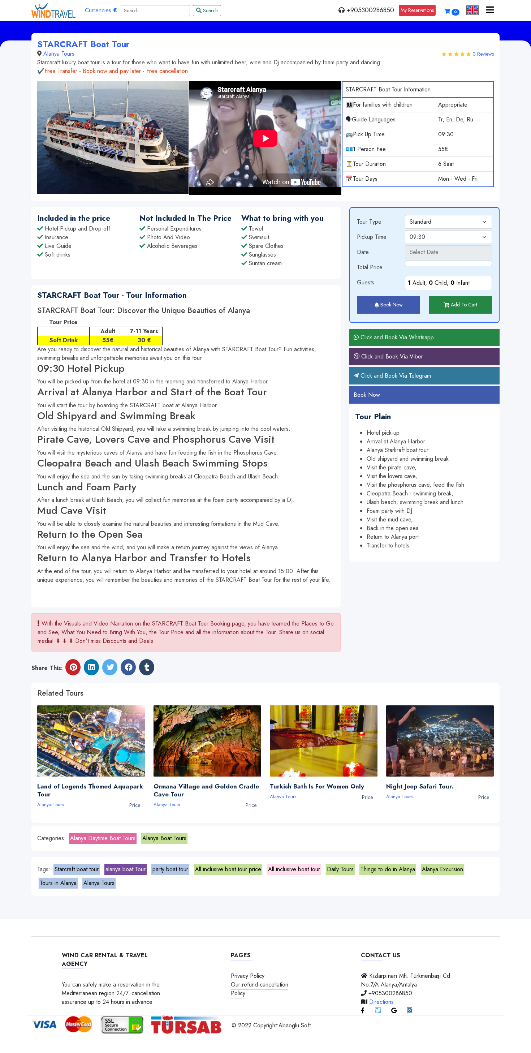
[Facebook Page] (362, 1010)
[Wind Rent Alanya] (53, 10)
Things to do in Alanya (388, 869)
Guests (365, 282)
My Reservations (417, 10)
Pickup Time (372, 237)
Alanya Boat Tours (164, 838)
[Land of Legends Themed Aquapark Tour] (91, 741)
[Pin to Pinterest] (73, 668)
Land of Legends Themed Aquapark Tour (90, 790)
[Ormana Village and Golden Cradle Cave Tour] (207, 741)
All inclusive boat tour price (228, 869)
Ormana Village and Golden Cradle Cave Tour (206, 790)
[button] (473, 10)
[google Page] (394, 1010)
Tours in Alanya (58, 883)
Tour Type (369, 222)
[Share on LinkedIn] (91, 668)
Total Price (370, 267)
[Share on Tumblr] (146, 668)
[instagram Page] (409, 1010)
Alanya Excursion (442, 869)
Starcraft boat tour (77, 869)
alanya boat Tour (125, 869)
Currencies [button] (101, 10)
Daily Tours (340, 869)
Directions (381, 1002)
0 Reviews (483, 53)
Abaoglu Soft (295, 1025)
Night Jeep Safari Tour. (421, 786)
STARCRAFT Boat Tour (83, 44)
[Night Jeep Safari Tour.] (440, 741)
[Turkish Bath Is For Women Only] (323, 741)
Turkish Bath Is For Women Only (319, 786)
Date (363, 252)
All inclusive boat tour (294, 869)
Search (210, 10)
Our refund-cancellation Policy (259, 988)
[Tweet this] (110, 668)
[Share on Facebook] (128, 668)
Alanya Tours (58, 54)
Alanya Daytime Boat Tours (102, 838)
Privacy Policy (247, 976)
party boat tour (170, 869)
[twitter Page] (378, 1010)
